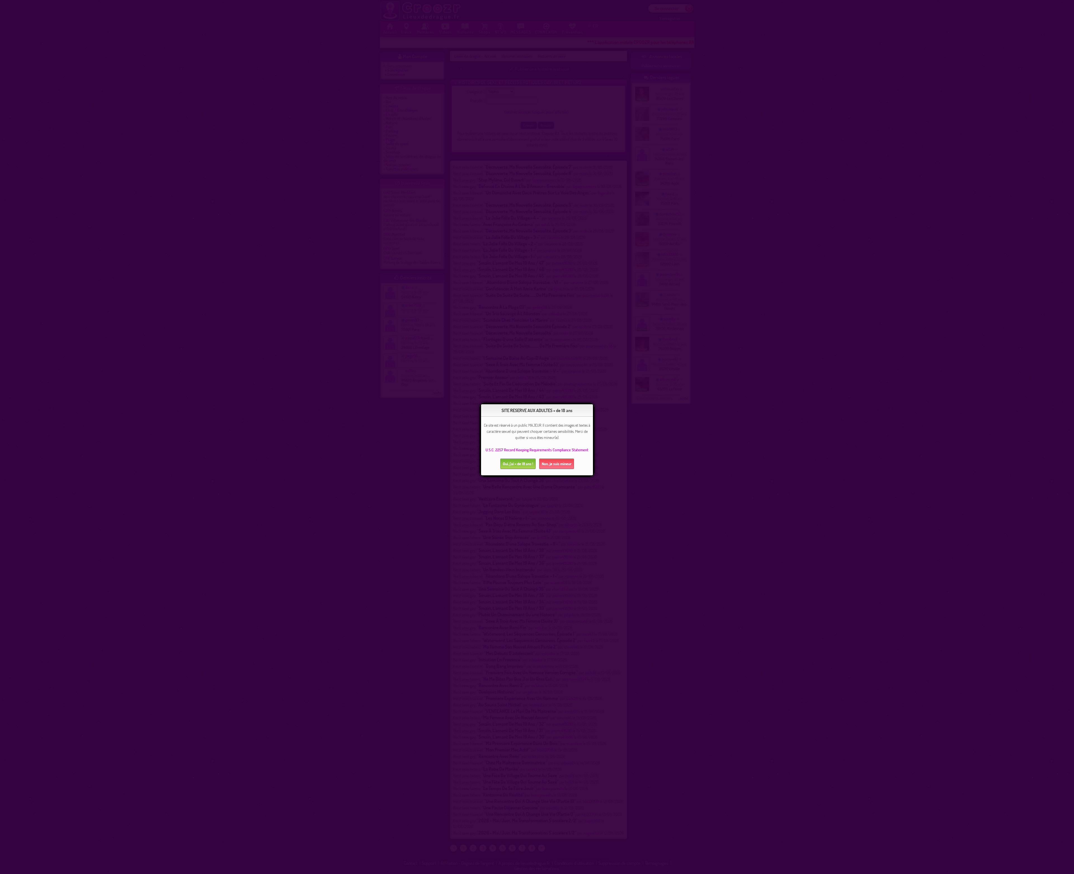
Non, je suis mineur (556, 463)
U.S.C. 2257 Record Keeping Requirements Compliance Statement (537, 449)
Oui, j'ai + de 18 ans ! (518, 463)
